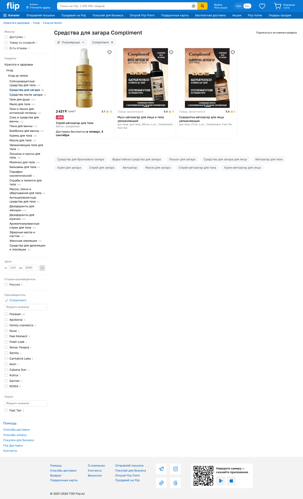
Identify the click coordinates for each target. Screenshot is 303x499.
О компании (96, 465)
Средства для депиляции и (27, 247)
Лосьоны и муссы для (24, 155)
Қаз (238, 5)
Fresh (18, 341)
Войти (218, 4)
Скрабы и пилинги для (25, 182)
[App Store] (231, 480)
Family (22, 325)
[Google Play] (220, 480)
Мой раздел (220, 7)
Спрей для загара (101, 167)
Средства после (27, 94)
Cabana (19, 369)
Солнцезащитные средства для (24, 83)
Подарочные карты (175, 15)
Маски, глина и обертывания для (27, 191)
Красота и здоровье (17, 22)
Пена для (23, 126)
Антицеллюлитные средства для (24, 199)
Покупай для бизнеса (108, 15)
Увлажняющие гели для (26, 147)
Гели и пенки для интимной (25, 110)
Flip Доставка (13, 445)
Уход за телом (52, 22)
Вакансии (95, 475)
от (6, 267)
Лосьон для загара (182, 159)
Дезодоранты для (21, 208)
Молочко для (24, 162)
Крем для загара (69, 167)
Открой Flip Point (142, 15)
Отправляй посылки (40, 15)
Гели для (22, 99)
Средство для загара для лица (225, 159)
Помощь (56, 465)
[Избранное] (262, 6)
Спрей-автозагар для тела (197, 167)
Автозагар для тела (269, 159)
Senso (20, 347)
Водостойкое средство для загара (136, 159)
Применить (42, 268)
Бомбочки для (26, 130)
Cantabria (21, 358)
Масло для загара (157, 167)
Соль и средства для (24, 119)
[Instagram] (175, 468)
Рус (247, 5)
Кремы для (23, 135)
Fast (16, 410)
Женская (25, 240)
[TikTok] (161, 483)
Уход (36, 22)
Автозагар (130, 167)
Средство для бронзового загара (80, 159)
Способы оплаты (15, 435)
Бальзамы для (24, 167)
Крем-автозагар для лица (242, 167)
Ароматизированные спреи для (24, 225)
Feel (19, 336)
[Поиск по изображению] (193, 6)
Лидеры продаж (280, 15)
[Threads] (175, 483)
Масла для (22, 140)
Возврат (56, 475)
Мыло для (22, 104)
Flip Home (255, 15)
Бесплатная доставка (210, 15)
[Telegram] (161, 468)
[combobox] (127, 6)
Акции (236, 15)
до (21, 267)
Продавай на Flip (73, 15)
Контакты (10, 450)
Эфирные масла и (22, 234)
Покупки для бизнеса (18, 440)
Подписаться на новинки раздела (276, 32)
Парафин (21, 173)
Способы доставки (16, 429)
